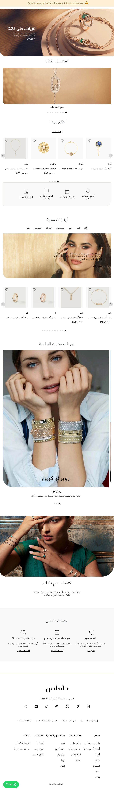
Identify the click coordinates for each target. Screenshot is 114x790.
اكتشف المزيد (57, 650)
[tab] (66, 112)
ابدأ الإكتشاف (57, 131)
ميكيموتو (61, 755)
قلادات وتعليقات (92, 743)
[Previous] (3, 156)
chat (9, 784)
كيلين (62, 766)
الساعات (96, 766)
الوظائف (77, 760)
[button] (6, 141)
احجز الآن (91, 650)
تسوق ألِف (97, 266)
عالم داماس (76, 743)
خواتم (97, 760)
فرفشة (53, 164)
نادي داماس (38, 755)
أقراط (97, 755)
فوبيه (63, 743)
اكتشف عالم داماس (57, 583)
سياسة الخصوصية (22, 749)
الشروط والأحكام (23, 743)
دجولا (63, 760)
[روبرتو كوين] (56, 485)
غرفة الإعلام (76, 755)
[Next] (111, 156)
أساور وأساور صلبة (92, 749)
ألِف (26, 313)
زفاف (97, 777)
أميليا (81, 164)
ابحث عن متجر (74, 749)
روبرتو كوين (56, 492)
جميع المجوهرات (57, 107)
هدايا (98, 771)
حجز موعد (39, 749)
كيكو (26, 164)
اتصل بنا (39, 743)
